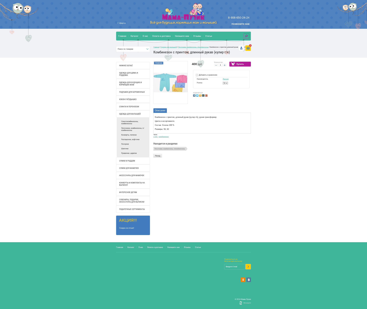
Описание (160, 110)
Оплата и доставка (161, 36)
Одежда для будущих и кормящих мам (130, 83)
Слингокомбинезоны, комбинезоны (129, 122)
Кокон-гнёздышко (127, 99)
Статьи (208, 36)
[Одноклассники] (200, 95)
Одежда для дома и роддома (128, 74)
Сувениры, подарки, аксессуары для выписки (131, 200)
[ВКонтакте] (194, 95)
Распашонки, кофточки (130, 139)
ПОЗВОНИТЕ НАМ (240, 24)
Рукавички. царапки (129, 153)
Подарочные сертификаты (132, 209)
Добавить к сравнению (207, 75)
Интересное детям (128, 192)
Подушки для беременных (132, 92)
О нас (145, 36)
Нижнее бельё (126, 65)
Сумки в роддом (127, 161)
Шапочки (124, 148)
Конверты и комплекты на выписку (132, 184)
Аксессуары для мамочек (131, 175)
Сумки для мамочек (129, 168)
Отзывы (197, 36)
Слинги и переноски (129, 106)
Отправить (248, 266)
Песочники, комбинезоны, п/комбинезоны (132, 129)
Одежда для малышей (130, 114)
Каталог (134, 36)
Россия (226, 79)
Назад (157, 156)
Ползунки (125, 144)
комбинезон (164, 137)
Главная (122, 36)
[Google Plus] (206, 95)
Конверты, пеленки (129, 135)
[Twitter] (197, 95)
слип (155, 137)
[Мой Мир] (203, 95)
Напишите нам (182, 36)
